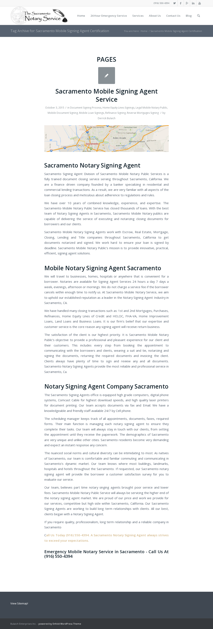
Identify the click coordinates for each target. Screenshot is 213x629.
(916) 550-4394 (161, 3)
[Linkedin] (193, 3)
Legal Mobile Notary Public (151, 107)
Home (144, 31)
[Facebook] (181, 3)
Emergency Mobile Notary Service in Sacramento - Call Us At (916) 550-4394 (106, 554)
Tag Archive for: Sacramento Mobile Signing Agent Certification (59, 31)
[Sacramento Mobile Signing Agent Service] (106, 75)
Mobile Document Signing (63, 113)
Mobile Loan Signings (91, 113)
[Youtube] (199, 3)
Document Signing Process (85, 107)
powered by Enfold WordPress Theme (59, 623)
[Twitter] (174, 3)
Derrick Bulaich (106, 118)
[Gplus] (187, 3)
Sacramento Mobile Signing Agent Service (106, 95)
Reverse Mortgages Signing (143, 113)
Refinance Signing (115, 113)
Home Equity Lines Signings (118, 107)
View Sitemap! (19, 603)
